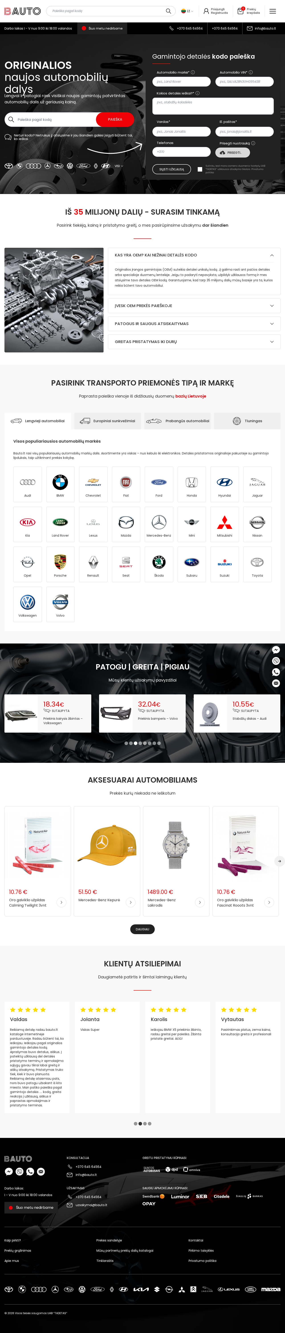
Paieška (115, 119)
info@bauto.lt (265, 28)
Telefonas (165, 143)
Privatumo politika (202, 1261)
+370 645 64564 (190, 28)
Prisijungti (218, 9)
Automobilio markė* (173, 72)
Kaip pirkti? (12, 1240)
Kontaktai (196, 1240)
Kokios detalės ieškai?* (175, 93)
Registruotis (219, 13)
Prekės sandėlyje (109, 1240)
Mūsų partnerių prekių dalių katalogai (124, 1250)
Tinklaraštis (105, 1261)
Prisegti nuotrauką (235, 143)
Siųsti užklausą (171, 169)
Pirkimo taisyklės (201, 1250)
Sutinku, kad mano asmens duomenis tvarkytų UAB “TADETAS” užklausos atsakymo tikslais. (235, 169)
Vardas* (163, 121)
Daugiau (142, 929)
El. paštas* (228, 121)
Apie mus (11, 1261)
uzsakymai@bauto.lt (91, 1205)
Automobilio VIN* (233, 72)
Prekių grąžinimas (17, 1250)
